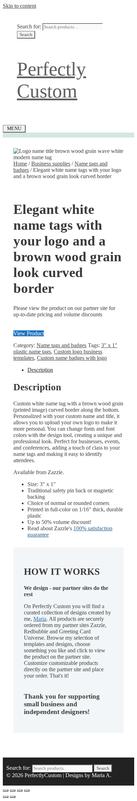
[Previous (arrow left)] (5, 797)
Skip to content (19, 6)
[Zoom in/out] (5, 790)
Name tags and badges (61, 345)
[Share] (19, 790)
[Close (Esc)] (27, 790)
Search (26, 34)
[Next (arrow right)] (12, 797)
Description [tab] (40, 370)
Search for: (29, 26)
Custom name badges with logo (72, 358)
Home (20, 164)
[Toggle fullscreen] (12, 790)
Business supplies (50, 164)
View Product (28, 333)
